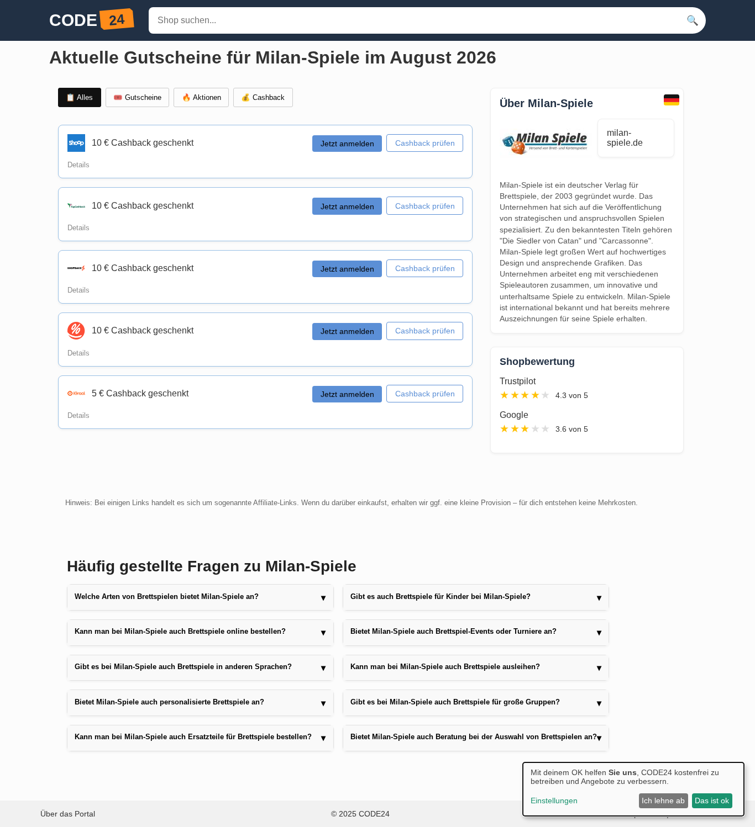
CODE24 (374, 813)
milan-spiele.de (625, 137)
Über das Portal (67, 813)
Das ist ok (712, 800)
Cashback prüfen (425, 143)
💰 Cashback (263, 97)
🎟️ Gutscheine (137, 97)
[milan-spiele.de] (548, 145)
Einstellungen (554, 800)
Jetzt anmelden (347, 143)
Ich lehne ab (663, 800)
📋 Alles (79, 97)
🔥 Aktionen (201, 97)
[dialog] (633, 789)
